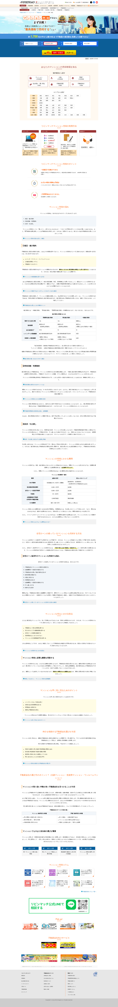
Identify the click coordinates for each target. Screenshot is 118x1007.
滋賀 (59, 98)
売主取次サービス (47, 981)
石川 (65, 107)
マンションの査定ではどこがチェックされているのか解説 (41, 291)
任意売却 (36, 5)
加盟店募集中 (85, 2)
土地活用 (50, 5)
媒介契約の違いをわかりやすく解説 (34, 359)
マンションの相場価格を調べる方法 (34, 277)
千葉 (59, 95)
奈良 (65, 98)
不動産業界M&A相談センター (73, 978)
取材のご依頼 (46, 989)
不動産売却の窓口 (71, 975)
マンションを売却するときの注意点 (34, 650)
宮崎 (78, 115)
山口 (53, 110)
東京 (41, 95)
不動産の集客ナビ (71, 981)
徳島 (53, 112)
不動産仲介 (67, 10)
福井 (71, 107)
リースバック (43, 5)
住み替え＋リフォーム (64, 5)
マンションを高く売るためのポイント (35, 720)
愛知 (41, 100)
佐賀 (71, 115)
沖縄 (84, 115)
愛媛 (47, 112)
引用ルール (23, 986)
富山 (59, 107)
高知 (59, 112)
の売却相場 (39, 78)
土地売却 (34, 10)
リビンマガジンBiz (71, 994)
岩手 (59, 105)
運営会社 (23, 975)
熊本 (47, 115)
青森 (65, 105)
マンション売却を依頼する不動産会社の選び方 (37, 763)
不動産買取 (30, 5)
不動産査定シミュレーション (67, 8)
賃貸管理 (56, 5)
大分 (65, 115)
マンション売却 (25, 10)
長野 (41, 107)
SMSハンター (70, 983)
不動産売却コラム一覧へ (89, 891)
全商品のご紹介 (47, 983)
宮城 (41, 105)
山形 (53, 105)
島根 (59, 110)
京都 (53, 98)
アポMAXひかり (71, 992)
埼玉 (53, 95)
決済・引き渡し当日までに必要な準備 (35, 439)
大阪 (41, 98)
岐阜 (53, 100)
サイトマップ (24, 992)
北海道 (40, 103)
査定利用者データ (54, 8)
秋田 (71, 105)
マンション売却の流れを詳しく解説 (34, 238)
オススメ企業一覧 (34, 8)
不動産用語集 (24, 989)
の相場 (39, 84)
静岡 (47, 100)
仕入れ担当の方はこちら (49, 978)
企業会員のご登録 (47, 975)
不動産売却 (23, 5)
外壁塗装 (73, 5)
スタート (59, 52)
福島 (47, 105)
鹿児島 (53, 115)
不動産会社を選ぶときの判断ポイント (35, 305)
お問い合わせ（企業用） (49, 986)
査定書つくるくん (71, 989)
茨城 (65, 95)
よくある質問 (77, 2)
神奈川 (47, 95)
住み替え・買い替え (50, 10)
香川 (41, 112)
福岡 (41, 115)
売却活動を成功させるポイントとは (34, 384)
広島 (41, 110)
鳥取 (65, 110)
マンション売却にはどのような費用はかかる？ (37, 522)
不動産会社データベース (82, 5)
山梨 (53, 107)
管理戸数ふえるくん (72, 986)
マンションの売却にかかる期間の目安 (35, 399)
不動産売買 (59, 10)
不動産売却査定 (24, 8)
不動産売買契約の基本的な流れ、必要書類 (36, 411)
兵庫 (47, 98)
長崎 (59, 115)
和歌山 (71, 98)
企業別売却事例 (44, 8)
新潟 (47, 107)
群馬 (78, 95)
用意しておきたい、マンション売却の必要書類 (37, 679)
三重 (59, 100)
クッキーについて (25, 983)
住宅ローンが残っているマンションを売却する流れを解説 (41, 602)
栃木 (71, 95)
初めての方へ (69, 2)
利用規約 (23, 978)
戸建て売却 (40, 10)
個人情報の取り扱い (25, 981)
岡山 (47, 110)
